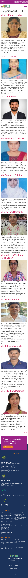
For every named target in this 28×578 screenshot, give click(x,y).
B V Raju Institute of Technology (14, 560)
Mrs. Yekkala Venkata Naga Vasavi (12, 256)
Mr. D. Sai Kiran (8, 96)
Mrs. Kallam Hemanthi (12, 212)
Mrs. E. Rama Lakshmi (12, 15)
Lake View (4, 504)
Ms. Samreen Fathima (12, 175)
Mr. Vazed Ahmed (10, 299)
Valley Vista (5, 494)
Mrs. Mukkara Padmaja (12, 391)
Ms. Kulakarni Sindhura (12, 138)
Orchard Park (5, 480)
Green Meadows (6, 462)
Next (25, 432)
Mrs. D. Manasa (9, 56)
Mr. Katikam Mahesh (11, 346)
